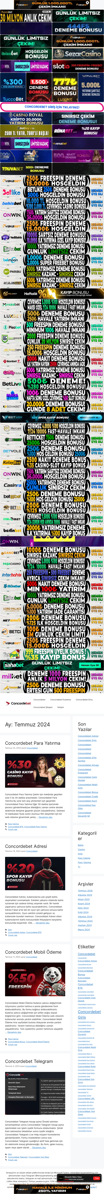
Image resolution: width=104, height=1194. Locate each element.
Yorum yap (12, 829)
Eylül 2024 (83, 912)
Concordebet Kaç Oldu (85, 1044)
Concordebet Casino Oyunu (87, 1004)
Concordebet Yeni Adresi (86, 1102)
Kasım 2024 (84, 903)
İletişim (60, 707)
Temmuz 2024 (85, 921)
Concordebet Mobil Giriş (87, 1049)
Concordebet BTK (15, 827)
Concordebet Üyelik (88, 796)
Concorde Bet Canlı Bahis (86, 995)
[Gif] (52, 293)
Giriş (10, 930)
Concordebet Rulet (87, 1066)
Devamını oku (45, 817)
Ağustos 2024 (85, 916)
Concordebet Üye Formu (85, 1121)
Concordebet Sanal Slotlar (86, 1073)
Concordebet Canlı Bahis (86, 992)
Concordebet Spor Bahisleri (87, 1086)
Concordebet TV (83, 1092)
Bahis (80, 845)
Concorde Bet (82, 958)
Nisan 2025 (84, 899)
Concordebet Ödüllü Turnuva (87, 1118)
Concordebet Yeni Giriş (85, 1105)
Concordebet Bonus (16, 1042)
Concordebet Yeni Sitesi (39, 1157)
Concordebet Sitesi (84, 1076)
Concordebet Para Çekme (86, 1063)
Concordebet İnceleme (60, 699)
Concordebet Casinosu (85, 1007)
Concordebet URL (86, 1098)
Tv (79, 867)
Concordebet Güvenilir (84, 1033)
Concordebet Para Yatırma (32, 743)
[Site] (52, 180)
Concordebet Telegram (29, 1061)
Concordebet (39, 699)
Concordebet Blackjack (85, 968)
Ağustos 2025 (85, 895)
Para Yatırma (13, 824)
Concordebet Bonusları (84, 979)
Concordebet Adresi (26, 846)
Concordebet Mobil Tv (85, 1054)
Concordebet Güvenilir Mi (86, 1038)
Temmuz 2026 (85, 890)
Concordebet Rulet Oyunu (86, 1070)
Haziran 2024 (85, 925)
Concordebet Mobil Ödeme (33, 952)
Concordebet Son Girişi (86, 1081)
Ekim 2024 (83, 908)
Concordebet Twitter (84, 1095)
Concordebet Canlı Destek (87, 999)
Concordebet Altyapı (88, 765)
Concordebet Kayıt (87, 801)
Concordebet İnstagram (85, 1128)
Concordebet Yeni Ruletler (86, 1108)
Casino (81, 849)
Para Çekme (13, 1039)
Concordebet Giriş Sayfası (86, 1022)
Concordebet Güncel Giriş (86, 1028)
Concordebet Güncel (84, 1025)
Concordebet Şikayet (42, 707)
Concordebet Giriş (84, 699)
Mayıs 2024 (84, 929)
